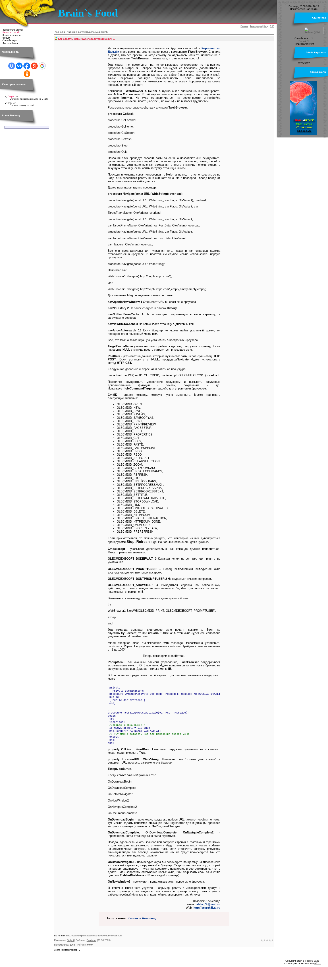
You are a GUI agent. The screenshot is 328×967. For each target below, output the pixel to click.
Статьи (70, 32)
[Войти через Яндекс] (34, 66)
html (10, 103)
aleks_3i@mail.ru (208, 904)
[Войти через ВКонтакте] (19, 66)
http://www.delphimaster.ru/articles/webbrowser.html (94, 935)
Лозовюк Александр (142, 918)
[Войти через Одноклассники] (27, 73)
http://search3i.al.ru (206, 907)
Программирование (87, 32)
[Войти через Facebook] (26, 66)
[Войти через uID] (11, 66)
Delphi (11, 96)
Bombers (91, 940)
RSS (272, 26)
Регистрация (256, 26)
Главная (244, 26)
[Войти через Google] (42, 65)
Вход (266, 26)
